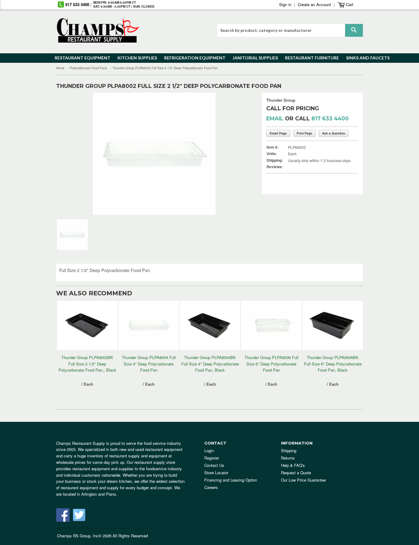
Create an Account (314, 4)
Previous (70, 154)
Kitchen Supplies (135, 57)
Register (211, 458)
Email (274, 118)
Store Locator (216, 472)
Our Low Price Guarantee (303, 480)
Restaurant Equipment (79, 57)
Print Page (304, 133)
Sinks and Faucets (365, 57)
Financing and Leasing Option (230, 480)
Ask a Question (333, 133)
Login (209, 450)
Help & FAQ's (293, 465)
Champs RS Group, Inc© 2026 (84, 536)
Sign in (285, 4)
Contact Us (214, 465)
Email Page (278, 133)
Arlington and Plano (98, 494)
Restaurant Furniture (309, 57)
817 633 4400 (77, 4)
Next (238, 154)
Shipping (288, 450)
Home (60, 68)
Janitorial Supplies (253, 57)
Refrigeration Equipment (191, 57)
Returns (288, 458)
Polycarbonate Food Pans (88, 68)
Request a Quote (296, 472)
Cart (349, 4)
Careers (211, 487)
